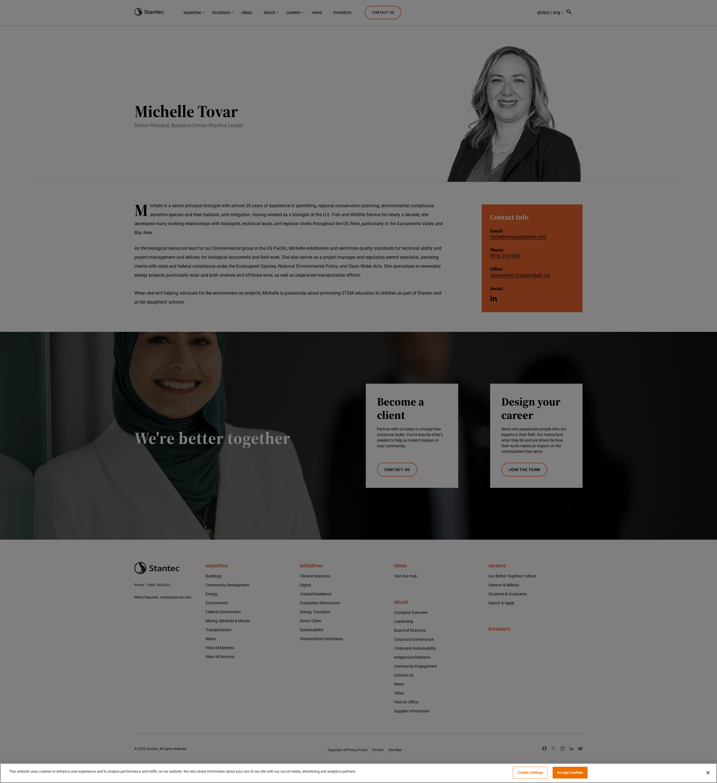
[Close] (708, 772)
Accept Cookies (570, 772)
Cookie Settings (530, 772)
